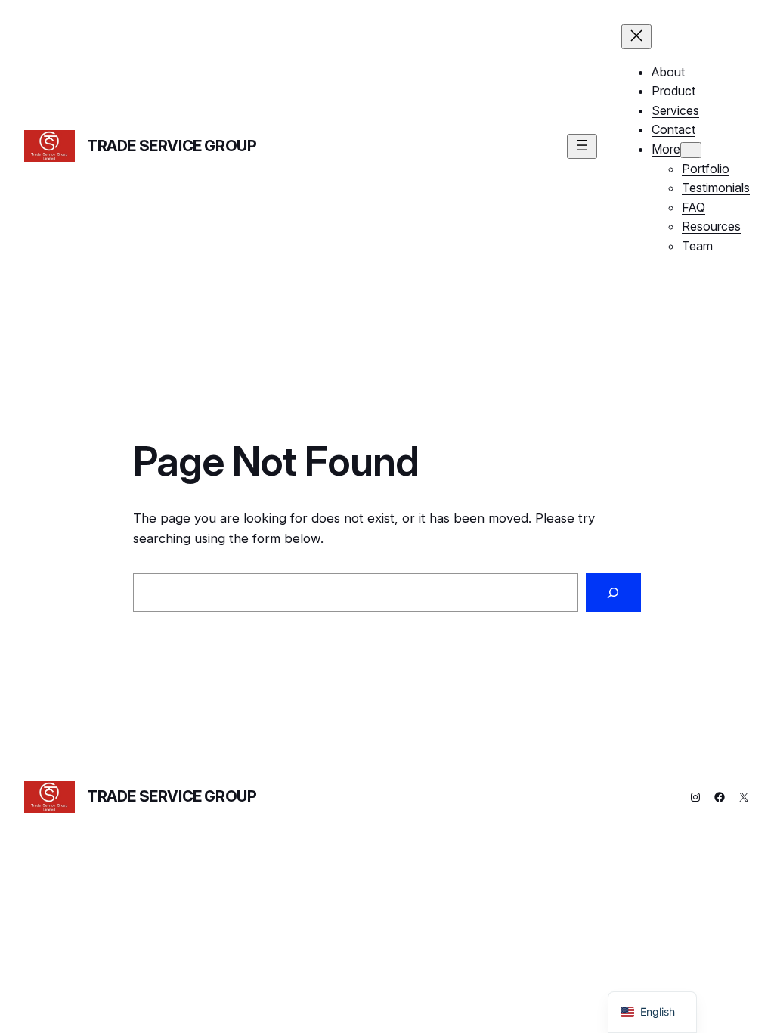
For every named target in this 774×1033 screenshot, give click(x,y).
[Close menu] (636, 36)
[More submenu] (690, 150)
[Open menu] (582, 146)
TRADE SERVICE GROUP (171, 146)
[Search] (613, 592)
